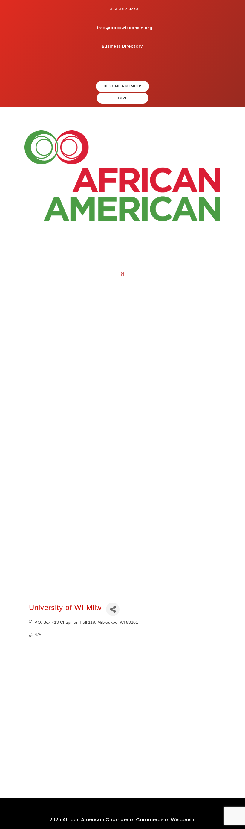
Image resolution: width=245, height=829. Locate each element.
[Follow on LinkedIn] (133, 65)
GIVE (122, 98)
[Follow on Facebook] (114, 65)
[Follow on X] (142, 65)
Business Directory (122, 46)
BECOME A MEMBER (122, 86)
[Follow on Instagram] (123, 65)
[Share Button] (113, 609)
